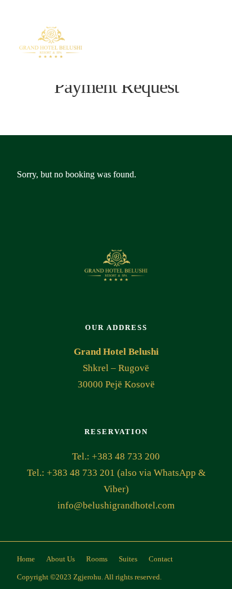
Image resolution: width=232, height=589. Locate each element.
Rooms (97, 559)
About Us (60, 559)
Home (26, 559)
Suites (128, 559)
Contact (161, 559)
